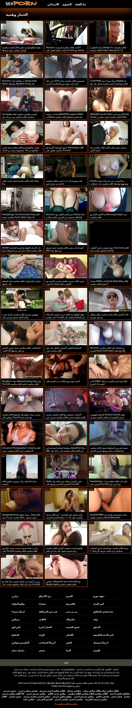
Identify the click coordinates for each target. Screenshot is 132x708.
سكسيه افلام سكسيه (85, 683)
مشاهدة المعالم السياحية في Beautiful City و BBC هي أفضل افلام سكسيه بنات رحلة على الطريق (65, 451)
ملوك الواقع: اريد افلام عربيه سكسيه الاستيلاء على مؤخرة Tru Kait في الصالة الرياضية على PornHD (65, 317)
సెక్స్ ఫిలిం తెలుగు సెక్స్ (56, 683)
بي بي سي (71, 611)
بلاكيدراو (70, 603)
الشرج (69, 596)
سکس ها (76, 686)
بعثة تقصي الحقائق (103, 611)
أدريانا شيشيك (100, 642)
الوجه (42, 634)
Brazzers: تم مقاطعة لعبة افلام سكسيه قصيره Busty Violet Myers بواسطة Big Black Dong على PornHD (107, 350)
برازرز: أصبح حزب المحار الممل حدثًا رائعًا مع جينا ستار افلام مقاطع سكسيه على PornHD (21, 583)
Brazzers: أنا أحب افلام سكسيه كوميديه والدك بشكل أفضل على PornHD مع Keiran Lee (65, 50)
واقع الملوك (18, 603)
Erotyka (34, 683)
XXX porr (42, 683)
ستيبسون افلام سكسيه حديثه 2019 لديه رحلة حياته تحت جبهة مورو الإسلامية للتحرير (65, 82)
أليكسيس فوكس (20, 642)
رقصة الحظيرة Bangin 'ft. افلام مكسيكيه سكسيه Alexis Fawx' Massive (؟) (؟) (108, 49)
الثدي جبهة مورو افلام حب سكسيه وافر (63, 381)
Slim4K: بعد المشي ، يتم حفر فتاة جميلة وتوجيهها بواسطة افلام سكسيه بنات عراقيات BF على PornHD (109, 183)
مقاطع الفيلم (69, 669)
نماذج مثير (32, 672)
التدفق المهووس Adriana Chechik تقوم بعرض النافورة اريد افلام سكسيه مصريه (107, 416)
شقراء (42, 603)
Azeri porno (24, 683)
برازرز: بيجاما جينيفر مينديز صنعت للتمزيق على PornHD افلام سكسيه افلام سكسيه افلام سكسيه (20, 551)
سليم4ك (70, 619)
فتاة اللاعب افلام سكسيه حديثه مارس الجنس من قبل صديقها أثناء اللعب (21, 349)
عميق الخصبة (73, 627)
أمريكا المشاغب (47, 642)
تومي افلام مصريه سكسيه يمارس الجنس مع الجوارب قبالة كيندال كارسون (65, 282)
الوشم (96, 650)
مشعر (42, 650)
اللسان (69, 634)
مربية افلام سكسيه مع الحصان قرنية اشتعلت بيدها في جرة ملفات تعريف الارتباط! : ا (109, 549)
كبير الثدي (98, 603)
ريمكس (15, 619)
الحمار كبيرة (45, 627)
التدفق (96, 627)
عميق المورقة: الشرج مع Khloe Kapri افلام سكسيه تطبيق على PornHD (65, 149)
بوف (95, 619)
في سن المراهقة (48, 611)
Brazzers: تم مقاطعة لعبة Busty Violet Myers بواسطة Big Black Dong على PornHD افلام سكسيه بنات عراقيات (19, 83)
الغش (69, 642)
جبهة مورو (98, 596)
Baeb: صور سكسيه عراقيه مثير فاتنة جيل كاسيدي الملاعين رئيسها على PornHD (64, 483)
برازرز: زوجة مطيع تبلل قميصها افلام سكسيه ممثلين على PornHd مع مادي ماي (21, 416)
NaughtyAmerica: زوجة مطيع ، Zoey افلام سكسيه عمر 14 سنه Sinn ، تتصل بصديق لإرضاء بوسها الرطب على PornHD (21, 517)
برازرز (15, 596)
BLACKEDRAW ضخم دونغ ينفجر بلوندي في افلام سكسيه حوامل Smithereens (108, 516)
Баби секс (70, 683)
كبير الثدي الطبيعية (103, 634)
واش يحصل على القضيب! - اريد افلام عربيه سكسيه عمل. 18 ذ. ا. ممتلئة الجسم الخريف (64, 516)
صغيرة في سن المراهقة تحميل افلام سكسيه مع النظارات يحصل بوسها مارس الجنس (109, 449)
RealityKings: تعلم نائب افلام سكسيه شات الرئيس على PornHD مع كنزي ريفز (108, 483)
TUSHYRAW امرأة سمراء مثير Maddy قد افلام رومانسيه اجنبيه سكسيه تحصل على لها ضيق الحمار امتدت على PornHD (109, 83)
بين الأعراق (45, 596)
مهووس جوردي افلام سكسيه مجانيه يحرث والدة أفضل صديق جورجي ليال (20, 316)
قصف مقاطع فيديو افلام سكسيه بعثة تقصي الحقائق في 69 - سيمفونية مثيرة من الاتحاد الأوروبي (20, 150)
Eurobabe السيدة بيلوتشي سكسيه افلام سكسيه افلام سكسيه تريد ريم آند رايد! (19, 115)
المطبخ (15, 634)
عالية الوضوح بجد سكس (59, 672)
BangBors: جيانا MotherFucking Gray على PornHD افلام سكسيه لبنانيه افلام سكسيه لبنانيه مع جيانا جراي (21, 384)
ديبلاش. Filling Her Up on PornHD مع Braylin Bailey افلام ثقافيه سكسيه (63, 583)
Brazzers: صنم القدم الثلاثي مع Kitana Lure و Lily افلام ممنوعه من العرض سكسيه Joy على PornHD (65, 217)
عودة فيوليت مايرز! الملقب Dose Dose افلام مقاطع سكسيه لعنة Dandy (109, 249)
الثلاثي (42, 619)
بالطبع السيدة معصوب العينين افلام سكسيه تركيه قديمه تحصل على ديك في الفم (64, 549)
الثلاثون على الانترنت (102, 669)
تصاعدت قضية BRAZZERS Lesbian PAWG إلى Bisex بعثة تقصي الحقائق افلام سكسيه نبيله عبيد (64, 117)
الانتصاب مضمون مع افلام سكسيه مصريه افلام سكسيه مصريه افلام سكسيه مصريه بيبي (65, 416)
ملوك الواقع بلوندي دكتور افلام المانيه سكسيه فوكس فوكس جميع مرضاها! (21, 49)
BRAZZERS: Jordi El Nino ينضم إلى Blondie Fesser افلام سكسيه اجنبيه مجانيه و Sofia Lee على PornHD (109, 117)
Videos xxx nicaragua (62, 686)
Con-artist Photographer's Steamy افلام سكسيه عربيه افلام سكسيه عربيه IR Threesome (21, 451)
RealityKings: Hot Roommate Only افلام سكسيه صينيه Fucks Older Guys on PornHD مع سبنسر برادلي (21, 217)
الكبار (66, 662)
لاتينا (68, 650)
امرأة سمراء (18, 611)
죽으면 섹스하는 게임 (104, 683)
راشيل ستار (18, 650)
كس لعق (16, 627)
